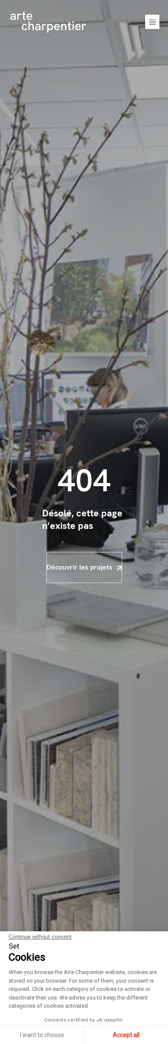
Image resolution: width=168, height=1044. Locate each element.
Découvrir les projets (79, 567)
